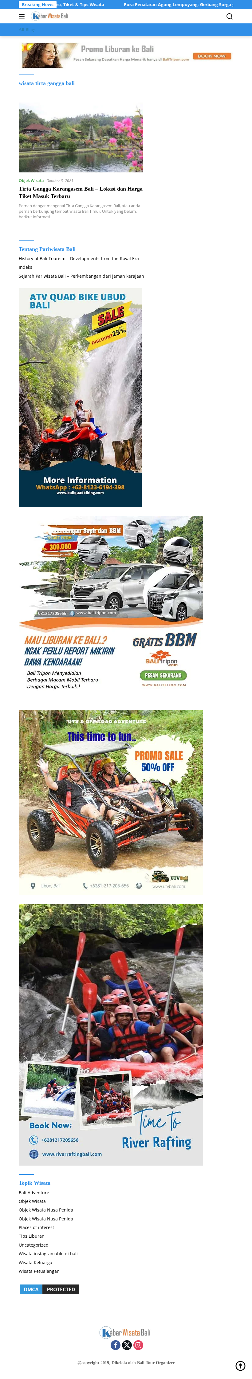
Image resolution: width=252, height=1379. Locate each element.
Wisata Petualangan (39, 1271)
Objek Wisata (31, 180)
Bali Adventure (34, 1193)
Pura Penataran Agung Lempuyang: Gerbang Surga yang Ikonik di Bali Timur (168, 4)
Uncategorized (34, 1245)
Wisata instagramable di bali (48, 1253)
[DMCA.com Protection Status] (49, 1289)
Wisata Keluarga (35, 1262)
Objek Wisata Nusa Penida (46, 1210)
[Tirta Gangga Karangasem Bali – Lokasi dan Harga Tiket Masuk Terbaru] (81, 137)
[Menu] (23, 16)
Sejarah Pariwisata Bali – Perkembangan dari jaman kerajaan (81, 276)
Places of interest (36, 1227)
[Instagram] (138, 1345)
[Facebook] (115, 1345)
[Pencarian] (229, 16)
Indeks (25, 267)
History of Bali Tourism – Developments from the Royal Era (79, 258)
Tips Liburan (32, 1236)
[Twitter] (127, 1345)
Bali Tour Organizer (156, 1363)
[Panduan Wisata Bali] (49, 16)
